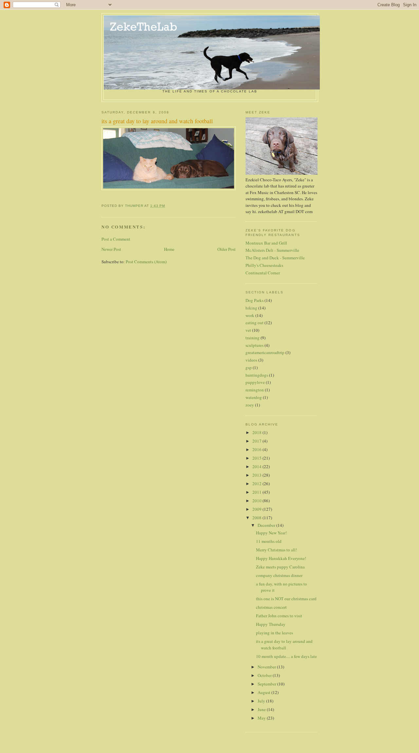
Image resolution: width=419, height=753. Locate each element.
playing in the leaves (274, 633)
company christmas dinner (279, 575)
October (265, 675)
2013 (257, 475)
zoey (250, 405)
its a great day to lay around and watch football (284, 644)
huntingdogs (257, 375)
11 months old (269, 541)
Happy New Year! (271, 533)
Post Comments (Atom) (146, 262)
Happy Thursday (270, 624)
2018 (257, 432)
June (262, 709)
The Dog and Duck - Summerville (275, 258)
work (250, 315)
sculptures (255, 345)
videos (251, 360)
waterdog (254, 397)
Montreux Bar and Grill (266, 243)
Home (169, 249)
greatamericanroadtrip (265, 352)
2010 (257, 501)
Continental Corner (263, 273)
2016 (257, 449)
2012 (257, 483)
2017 (257, 441)
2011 (257, 492)
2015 (257, 458)
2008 (257, 518)
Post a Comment (115, 239)
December (267, 525)
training (253, 338)
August (264, 692)
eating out (255, 323)
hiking (251, 308)
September (267, 684)
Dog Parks (255, 300)
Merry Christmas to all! (276, 550)
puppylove (255, 382)
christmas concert (271, 607)
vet (248, 330)
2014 (257, 466)
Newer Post (111, 249)
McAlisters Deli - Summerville (272, 250)
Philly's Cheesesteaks (264, 265)
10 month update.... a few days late (286, 656)
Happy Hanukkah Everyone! (281, 558)
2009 (257, 509)
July (262, 701)
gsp (249, 367)
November (267, 667)
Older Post (226, 249)
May (262, 718)
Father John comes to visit (279, 616)
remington (255, 390)
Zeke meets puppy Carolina (280, 567)
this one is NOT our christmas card (286, 599)
